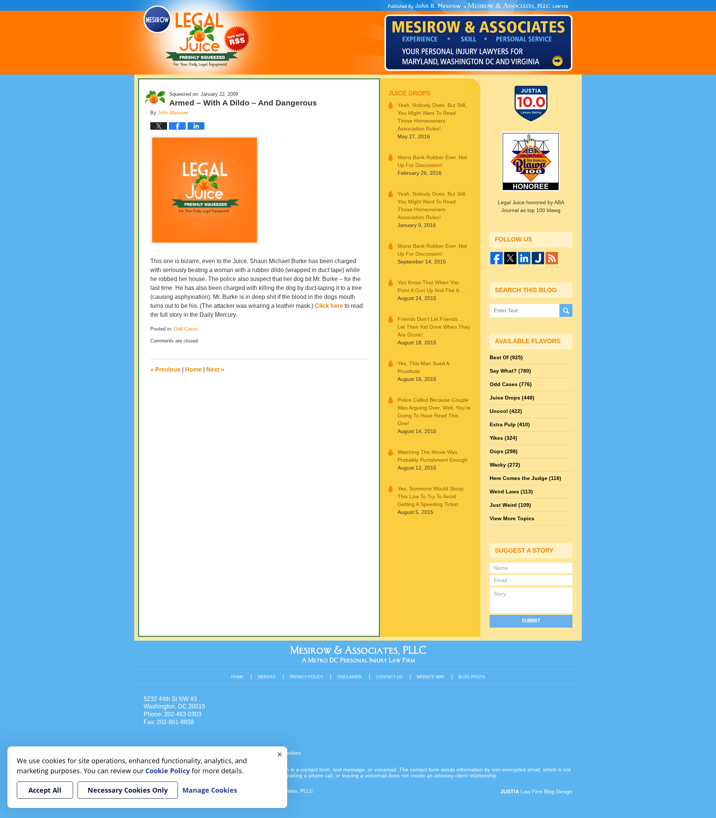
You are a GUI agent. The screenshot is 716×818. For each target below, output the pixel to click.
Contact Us (389, 677)
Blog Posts (471, 677)
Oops (504, 451)
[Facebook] (496, 258)
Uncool (506, 411)
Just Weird (510, 505)
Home (193, 369)
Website (267, 677)
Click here (329, 306)
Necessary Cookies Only (128, 790)
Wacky (505, 465)
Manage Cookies (209, 790)
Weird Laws (511, 492)
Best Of (506, 357)
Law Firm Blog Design (536, 792)
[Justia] (538, 258)
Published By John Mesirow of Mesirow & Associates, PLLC (478, 37)
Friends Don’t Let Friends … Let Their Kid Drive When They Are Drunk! (434, 327)
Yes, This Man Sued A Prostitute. (423, 367)
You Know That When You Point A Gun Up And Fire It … (432, 286)
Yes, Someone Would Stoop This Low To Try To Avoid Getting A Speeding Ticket (431, 496)
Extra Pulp (510, 424)
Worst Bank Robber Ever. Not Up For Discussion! (432, 161)
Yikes (503, 438)
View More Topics (512, 518)
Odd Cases (186, 329)
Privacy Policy (306, 677)
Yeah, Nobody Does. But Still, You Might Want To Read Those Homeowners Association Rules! (432, 117)
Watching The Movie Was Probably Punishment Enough (433, 456)
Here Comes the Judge (525, 478)
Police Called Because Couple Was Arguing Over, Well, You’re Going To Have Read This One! (434, 411)
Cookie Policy (167, 770)
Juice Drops (409, 93)
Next (215, 369)
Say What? (510, 371)
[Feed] (552, 258)
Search (565, 310)
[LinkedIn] (524, 258)
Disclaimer (349, 677)
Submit (531, 620)
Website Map (430, 677)
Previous (165, 369)
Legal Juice (196, 36)
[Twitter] (510, 258)
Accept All (45, 790)
